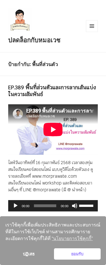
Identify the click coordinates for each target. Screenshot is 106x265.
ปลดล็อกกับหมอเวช (34, 39)
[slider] (87, 205)
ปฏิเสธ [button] (29, 254)
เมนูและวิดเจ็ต (92, 26)
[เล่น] (15, 206)
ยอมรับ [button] (77, 254)
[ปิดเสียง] (74, 206)
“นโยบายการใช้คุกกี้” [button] (72, 238)
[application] (53, 205)
